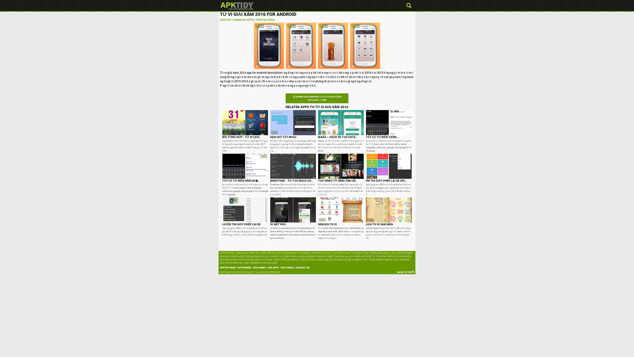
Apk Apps (273, 267)
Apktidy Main (228, 267)
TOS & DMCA (287, 267)
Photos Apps (265, 19)
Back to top (404, 272)
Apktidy (225, 19)
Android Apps (244, 19)
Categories (244, 267)
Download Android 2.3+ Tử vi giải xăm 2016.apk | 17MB (318, 98)
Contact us (302, 267)
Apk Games (259, 267)
